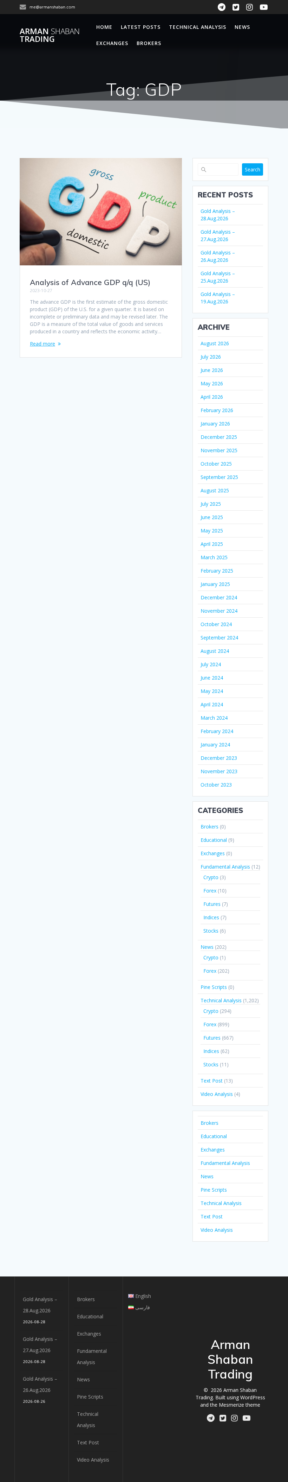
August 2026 (215, 343)
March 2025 (214, 557)
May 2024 (212, 691)
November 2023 (219, 771)
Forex (209, 890)
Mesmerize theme (239, 1404)
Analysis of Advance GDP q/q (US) (90, 282)
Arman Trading (50, 35)
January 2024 (215, 744)
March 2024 (214, 717)
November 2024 (219, 610)
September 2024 (219, 637)
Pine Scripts (214, 987)
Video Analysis (217, 1094)
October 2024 (216, 624)
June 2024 (212, 677)
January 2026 (215, 423)
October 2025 (216, 463)
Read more (42, 343)
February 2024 (217, 731)
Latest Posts (141, 27)
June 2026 (212, 370)
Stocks (210, 930)
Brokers (149, 43)
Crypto (210, 877)
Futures (212, 904)
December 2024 (219, 597)
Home (104, 27)
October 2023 (216, 784)
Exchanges (112, 43)
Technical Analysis (197, 27)
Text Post (212, 1080)
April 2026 (212, 396)
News (242, 27)
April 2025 (212, 544)
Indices (211, 917)
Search (252, 169)
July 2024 (211, 664)
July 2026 (211, 356)
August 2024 (215, 651)
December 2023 (219, 758)
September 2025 (219, 477)
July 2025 (211, 503)
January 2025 (215, 584)
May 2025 (212, 530)
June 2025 (212, 517)
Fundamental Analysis (225, 866)
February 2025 (217, 570)
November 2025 (219, 450)
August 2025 (215, 490)
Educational (214, 840)
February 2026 (217, 410)
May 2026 (212, 383)
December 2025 (219, 437)
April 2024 (212, 704)
